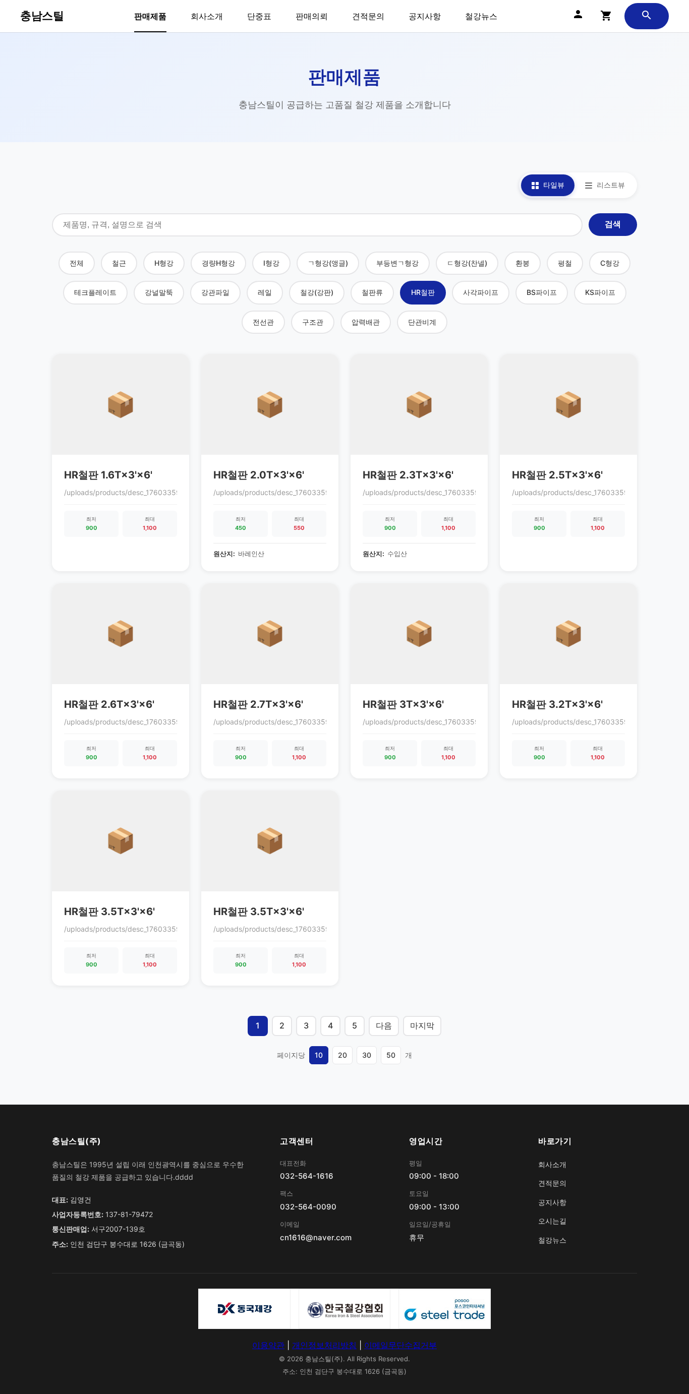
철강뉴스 (481, 16)
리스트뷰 (611, 184)
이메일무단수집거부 (400, 1345)
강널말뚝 (159, 292)
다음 (384, 1025)
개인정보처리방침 (324, 1345)
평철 (565, 263)
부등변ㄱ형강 (397, 263)
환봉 (522, 263)
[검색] (646, 16)
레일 (265, 292)
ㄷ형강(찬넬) (467, 263)
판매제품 (150, 16)
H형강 (164, 263)
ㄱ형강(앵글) (328, 263)
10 (319, 1055)
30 (366, 1055)
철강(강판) (316, 292)
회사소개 (207, 16)
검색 (613, 224)
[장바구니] (606, 16)
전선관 (263, 322)
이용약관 (268, 1345)
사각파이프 (480, 292)
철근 (119, 263)
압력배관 (366, 322)
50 (390, 1055)
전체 (77, 263)
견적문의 (368, 16)
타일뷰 (553, 184)
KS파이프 (600, 292)
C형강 (609, 263)
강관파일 (215, 292)
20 (342, 1055)
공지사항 (425, 16)
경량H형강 (218, 263)
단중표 (259, 16)
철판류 (372, 292)
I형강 (271, 263)
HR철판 (423, 292)
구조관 (312, 322)
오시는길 (552, 1221)
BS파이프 (542, 292)
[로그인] (578, 16)
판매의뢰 (312, 16)
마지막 (422, 1025)
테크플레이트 (95, 292)
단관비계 (422, 322)
